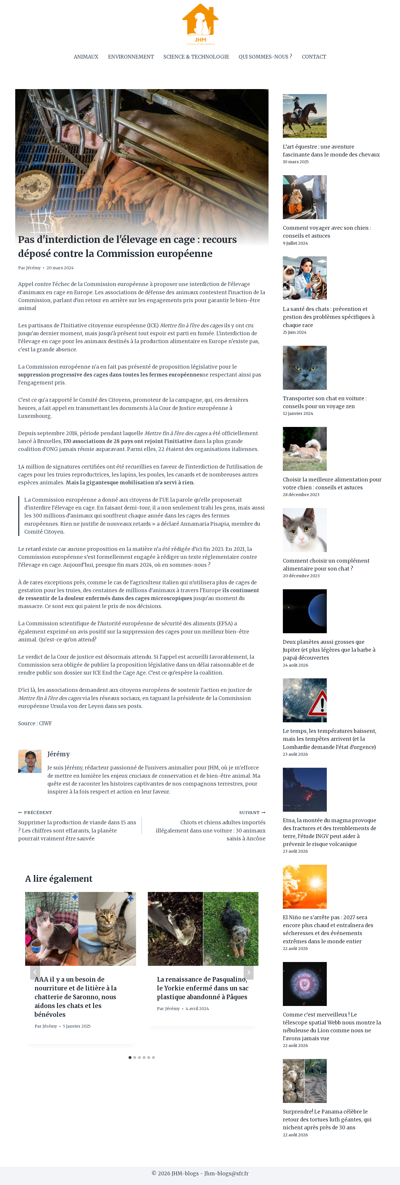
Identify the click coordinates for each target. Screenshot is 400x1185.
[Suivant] (249, 972)
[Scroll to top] (385, 1176)
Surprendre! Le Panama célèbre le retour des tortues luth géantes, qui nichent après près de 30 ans (327, 1120)
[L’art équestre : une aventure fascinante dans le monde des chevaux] (332, 116)
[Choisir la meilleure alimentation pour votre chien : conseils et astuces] (332, 449)
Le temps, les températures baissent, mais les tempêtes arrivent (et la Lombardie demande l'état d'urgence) (329, 739)
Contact (314, 57)
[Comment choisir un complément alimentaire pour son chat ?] (332, 530)
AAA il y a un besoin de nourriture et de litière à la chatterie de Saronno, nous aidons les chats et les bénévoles (76, 997)
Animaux (86, 57)
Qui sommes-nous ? (265, 57)
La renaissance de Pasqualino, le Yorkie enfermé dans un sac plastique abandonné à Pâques (203, 988)
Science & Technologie (196, 57)
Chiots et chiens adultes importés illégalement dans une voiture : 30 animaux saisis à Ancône (210, 826)
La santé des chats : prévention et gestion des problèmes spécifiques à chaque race (329, 317)
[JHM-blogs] (200, 24)
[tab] (130, 1057)
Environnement (131, 57)
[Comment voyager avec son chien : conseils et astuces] (332, 197)
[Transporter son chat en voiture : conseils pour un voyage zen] (332, 368)
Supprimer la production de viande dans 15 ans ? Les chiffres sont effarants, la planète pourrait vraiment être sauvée (77, 826)
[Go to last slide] (35, 972)
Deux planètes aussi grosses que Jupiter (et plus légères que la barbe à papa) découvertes (329, 650)
